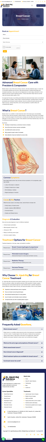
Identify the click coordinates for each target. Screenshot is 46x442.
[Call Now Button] (43, 439)
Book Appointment (41, 5)
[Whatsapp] (3, 439)
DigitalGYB (40, 431)
